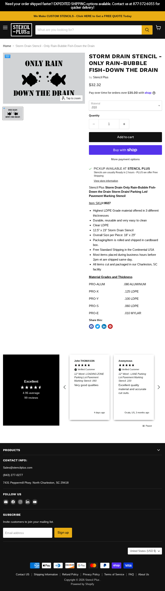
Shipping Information (46, 574)
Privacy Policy (91, 574)
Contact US (22, 574)
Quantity (94, 115)
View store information (106, 180)
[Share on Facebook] (91, 326)
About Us (143, 574)
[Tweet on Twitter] (97, 326)
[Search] (147, 30)
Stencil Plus (100, 77)
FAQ (131, 574)
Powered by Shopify (82, 584)
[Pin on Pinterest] (110, 326)
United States (143, 550)
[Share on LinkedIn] (104, 326)
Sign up (63, 532)
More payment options (125, 159)
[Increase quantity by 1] (124, 124)
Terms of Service (114, 574)
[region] (111, 387)
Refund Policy (70, 574)
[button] (65, 387)
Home (7, 46)
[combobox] (88, 30)
